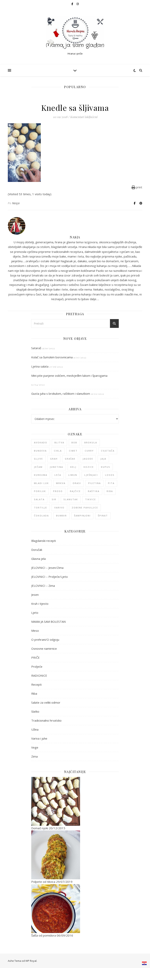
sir (54, 499)
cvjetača (107, 450)
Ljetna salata (39, 366)
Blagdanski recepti (43, 541)
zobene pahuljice (85, 507)
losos (109, 474)
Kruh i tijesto (39, 604)
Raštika (93, 491)
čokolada (41, 515)
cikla (58, 450)
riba (110, 491)
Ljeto (34, 613)
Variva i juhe (39, 738)
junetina (56, 466)
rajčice (75, 491)
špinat (103, 515)
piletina (94, 483)
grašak (70, 458)
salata (39, 499)
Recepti (36, 684)
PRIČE (35, 657)
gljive (38, 458)
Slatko (35, 711)
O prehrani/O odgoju (45, 639)
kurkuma (40, 474)
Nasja (16, 203)
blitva (59, 442)
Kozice (89, 466)
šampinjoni (82, 515)
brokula (90, 442)
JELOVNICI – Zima (43, 586)
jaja (103, 458)
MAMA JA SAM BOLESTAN (48, 622)
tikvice (90, 499)
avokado (40, 442)
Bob (74, 442)
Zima (34, 756)
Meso (35, 631)
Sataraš (36, 348)
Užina (34, 729)
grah (54, 458)
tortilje (40, 507)
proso (58, 491)
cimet (73, 450)
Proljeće (36, 666)
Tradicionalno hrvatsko (46, 720)
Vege (34, 747)
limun (72, 474)
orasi (77, 483)
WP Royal (31, 961)
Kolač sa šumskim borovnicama (52, 357)
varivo (59, 507)
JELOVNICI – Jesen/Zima (47, 568)
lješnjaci (91, 474)
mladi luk (41, 483)
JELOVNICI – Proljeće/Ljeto (49, 577)
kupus (105, 466)
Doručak (36, 550)
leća (57, 474)
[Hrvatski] (144, 963)
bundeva (40, 450)
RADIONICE (39, 675)
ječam (38, 466)
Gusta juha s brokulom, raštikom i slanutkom (60, 393)
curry (89, 450)
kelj (73, 466)
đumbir (61, 515)
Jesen (35, 595)
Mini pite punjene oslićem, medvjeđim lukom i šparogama (69, 376)
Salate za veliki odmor (45, 702)
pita (111, 483)
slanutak (70, 499)
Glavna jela (38, 559)
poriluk (40, 491)
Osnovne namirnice (44, 648)
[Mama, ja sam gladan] (75, 32)
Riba (34, 693)
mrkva (60, 483)
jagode (88, 458)
